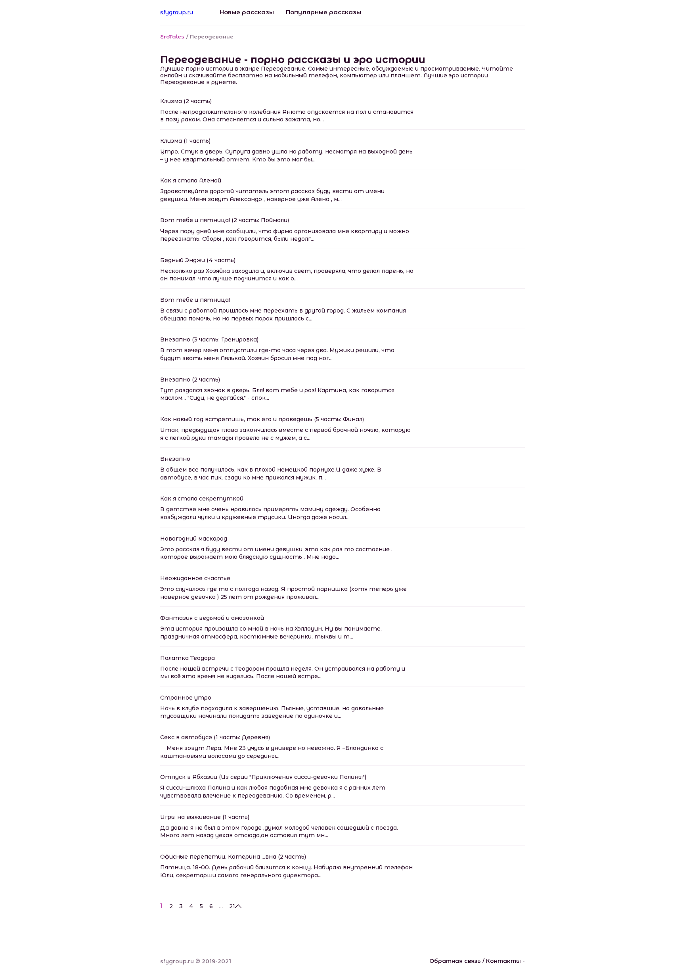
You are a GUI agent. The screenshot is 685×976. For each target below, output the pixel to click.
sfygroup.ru (176, 12)
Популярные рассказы (323, 12)
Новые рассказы (247, 12)
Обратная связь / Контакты (475, 960)
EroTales (172, 36)
